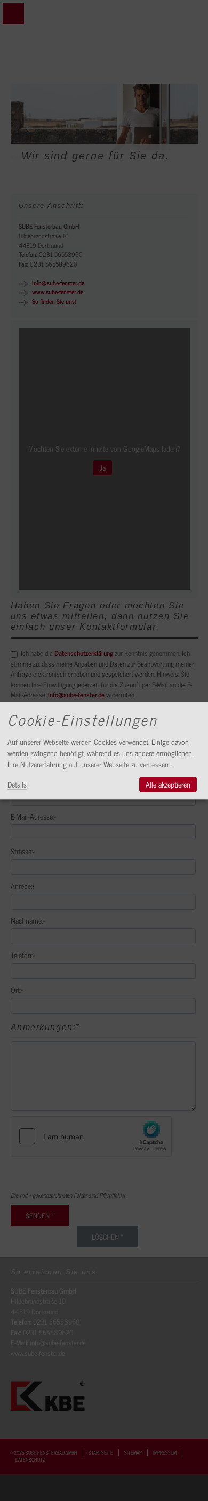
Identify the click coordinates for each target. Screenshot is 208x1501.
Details (17, 784)
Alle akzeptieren (168, 784)
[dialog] (104, 750)
